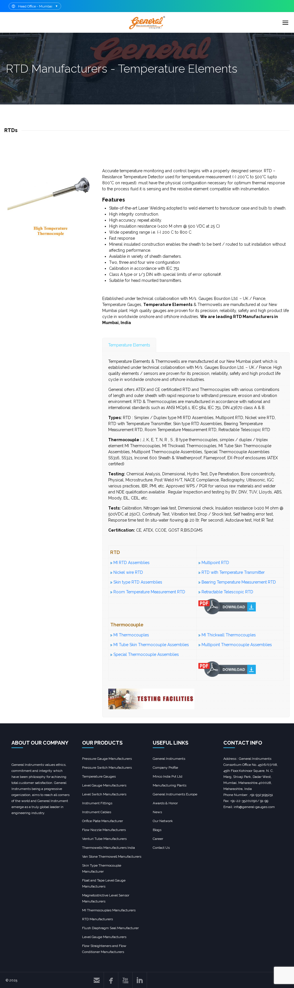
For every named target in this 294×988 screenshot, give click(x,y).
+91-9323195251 (261, 795)
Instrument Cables (96, 812)
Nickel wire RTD (128, 572)
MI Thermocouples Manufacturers (109, 910)
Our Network (163, 821)
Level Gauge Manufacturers (104, 785)
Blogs (157, 830)
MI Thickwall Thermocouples (229, 635)
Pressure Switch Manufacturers (107, 768)
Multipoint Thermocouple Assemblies (237, 644)
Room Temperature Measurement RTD (149, 592)
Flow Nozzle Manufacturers (104, 830)
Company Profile (165, 768)
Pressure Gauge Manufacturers (107, 759)
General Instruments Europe (175, 794)
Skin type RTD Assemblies (137, 582)
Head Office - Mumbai (35, 6)
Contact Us (161, 848)
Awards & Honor (165, 803)
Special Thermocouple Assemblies (146, 654)
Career (158, 839)
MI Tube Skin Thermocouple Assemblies (151, 644)
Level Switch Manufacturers (104, 794)
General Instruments (169, 759)
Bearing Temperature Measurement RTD (239, 582)
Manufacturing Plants (169, 785)
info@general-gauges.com (254, 807)
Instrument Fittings (97, 803)
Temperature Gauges (99, 776)
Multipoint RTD (215, 562)
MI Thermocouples (131, 635)
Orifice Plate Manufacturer (102, 821)
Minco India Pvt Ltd (167, 776)
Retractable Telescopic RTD (227, 592)
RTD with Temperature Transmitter (233, 572)
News (157, 812)
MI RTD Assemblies (131, 562)
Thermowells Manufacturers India (108, 848)
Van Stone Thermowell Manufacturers (111, 857)
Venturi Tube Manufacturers (104, 839)
